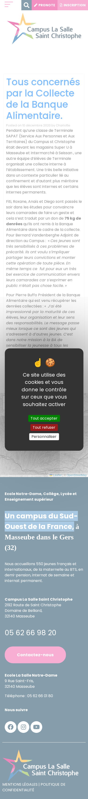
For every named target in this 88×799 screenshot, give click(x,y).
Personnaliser (44, 436)
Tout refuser (44, 427)
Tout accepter (44, 418)
